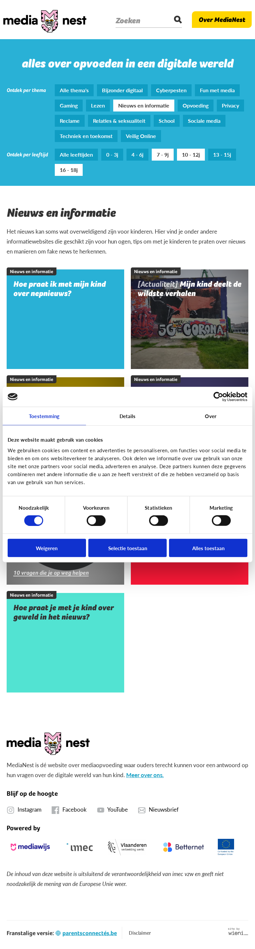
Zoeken (128, 20)
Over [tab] (210, 415)
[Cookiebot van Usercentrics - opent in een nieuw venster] (218, 397)
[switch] (96, 520)
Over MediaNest (222, 20)
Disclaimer (140, 932)
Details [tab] (128, 415)
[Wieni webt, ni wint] (238, 931)
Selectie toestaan (127, 547)
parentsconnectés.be (89, 932)
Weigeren (46, 547)
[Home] (44, 20)
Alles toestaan (208, 547)
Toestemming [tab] (44, 415)
